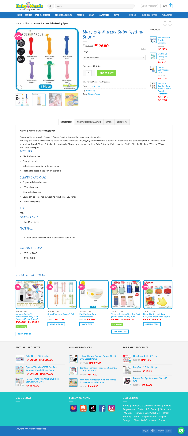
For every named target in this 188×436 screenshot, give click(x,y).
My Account (166, 409)
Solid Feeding (95, 86)
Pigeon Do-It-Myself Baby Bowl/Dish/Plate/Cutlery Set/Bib (156, 315)
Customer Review (152, 405)
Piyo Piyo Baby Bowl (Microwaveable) (87, 315)
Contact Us (164, 420)
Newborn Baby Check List (147, 412)
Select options (24, 334)
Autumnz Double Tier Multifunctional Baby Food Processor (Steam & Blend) (27, 316)
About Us (136, 405)
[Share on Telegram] (104, 99)
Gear (91, 15)
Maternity (104, 15)
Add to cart (106, 73)
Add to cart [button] (87, 324)
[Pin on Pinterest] (94, 99)
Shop (27, 23)
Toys (116, 15)
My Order (128, 412)
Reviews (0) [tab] (122, 122)
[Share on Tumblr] (101, 99)
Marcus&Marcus (94, 94)
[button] (167, 6)
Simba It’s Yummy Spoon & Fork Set (60, 315)
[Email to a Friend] (91, 99)
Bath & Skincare (42, 15)
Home (19, 15)
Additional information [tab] (89, 122)
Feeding (81, 15)
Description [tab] (66, 122)
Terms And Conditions (145, 420)
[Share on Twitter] (88, 99)
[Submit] (132, 6)
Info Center (151, 409)
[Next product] (165, 23)
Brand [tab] (109, 122)
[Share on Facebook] (84, 99)
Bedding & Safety (63, 15)
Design (85, 52)
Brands (28, 15)
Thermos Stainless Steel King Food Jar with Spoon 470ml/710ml (125, 315)
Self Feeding (90, 90)
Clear (143, 49)
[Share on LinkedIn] (98, 99)
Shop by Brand (148, 416)
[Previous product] (170, 23)
